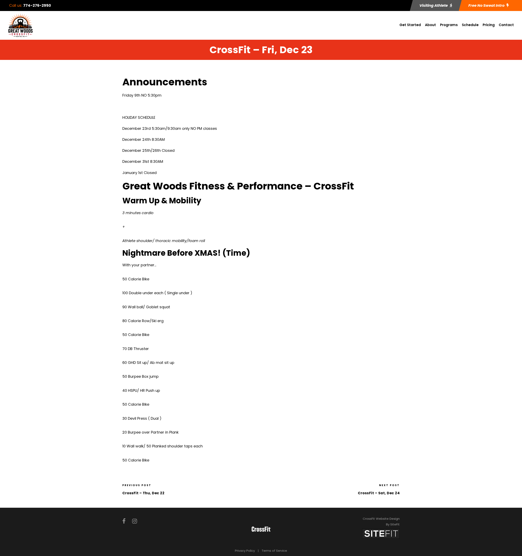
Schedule (470, 24)
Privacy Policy (245, 550)
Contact (506, 24)
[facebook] (124, 521)
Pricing (489, 24)
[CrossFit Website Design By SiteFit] (381, 533)
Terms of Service (274, 550)
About (430, 24)
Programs (449, 24)
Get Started (410, 24)
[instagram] (134, 521)
